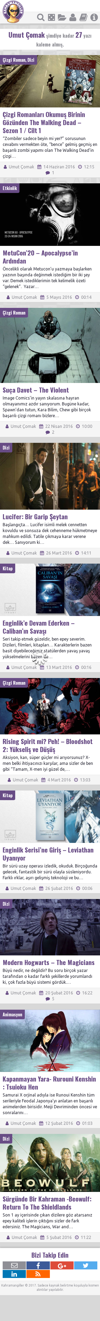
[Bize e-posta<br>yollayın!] (14, 1265)
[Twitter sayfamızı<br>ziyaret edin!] (86, 1265)
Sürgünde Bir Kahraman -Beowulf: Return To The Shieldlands (47, 1202)
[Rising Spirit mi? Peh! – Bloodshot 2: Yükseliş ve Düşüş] (50, 680)
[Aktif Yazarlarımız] (72, 17)
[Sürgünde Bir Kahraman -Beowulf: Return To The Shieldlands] (50, 1136)
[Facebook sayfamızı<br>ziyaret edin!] (38, 1265)
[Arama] (40, 17)
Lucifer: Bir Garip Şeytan (35, 516)
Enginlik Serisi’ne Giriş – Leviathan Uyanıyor (48, 853)
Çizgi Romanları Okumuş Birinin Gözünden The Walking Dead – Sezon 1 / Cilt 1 (44, 122)
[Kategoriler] (62, 17)
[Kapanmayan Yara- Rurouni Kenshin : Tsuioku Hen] (50, 1012)
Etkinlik (10, 188)
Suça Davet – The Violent (36, 389)
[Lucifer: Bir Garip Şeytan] (50, 445)
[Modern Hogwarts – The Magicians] (50, 901)
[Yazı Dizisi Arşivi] (83, 17)
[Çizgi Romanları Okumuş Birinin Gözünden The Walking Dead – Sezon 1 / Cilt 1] (50, 57)
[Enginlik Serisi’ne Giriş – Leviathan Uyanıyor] (50, 793)
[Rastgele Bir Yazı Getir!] (51, 17)
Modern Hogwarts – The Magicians (49, 962)
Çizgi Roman (14, 60)
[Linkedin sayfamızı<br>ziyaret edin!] (14, 1274)
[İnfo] (94, 17)
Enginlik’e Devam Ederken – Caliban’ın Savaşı (39, 627)
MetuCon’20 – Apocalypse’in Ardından (40, 256)
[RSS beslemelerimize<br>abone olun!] (38, 1274)
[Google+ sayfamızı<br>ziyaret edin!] (62, 1265)
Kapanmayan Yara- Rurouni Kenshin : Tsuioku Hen (49, 1082)
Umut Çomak (21, 166)
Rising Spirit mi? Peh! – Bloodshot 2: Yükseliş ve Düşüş (48, 745)
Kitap (8, 568)
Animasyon (12, 1014)
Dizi (30, 60)
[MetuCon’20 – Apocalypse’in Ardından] (50, 185)
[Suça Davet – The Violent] (50, 310)
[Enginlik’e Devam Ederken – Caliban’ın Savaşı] (50, 566)
